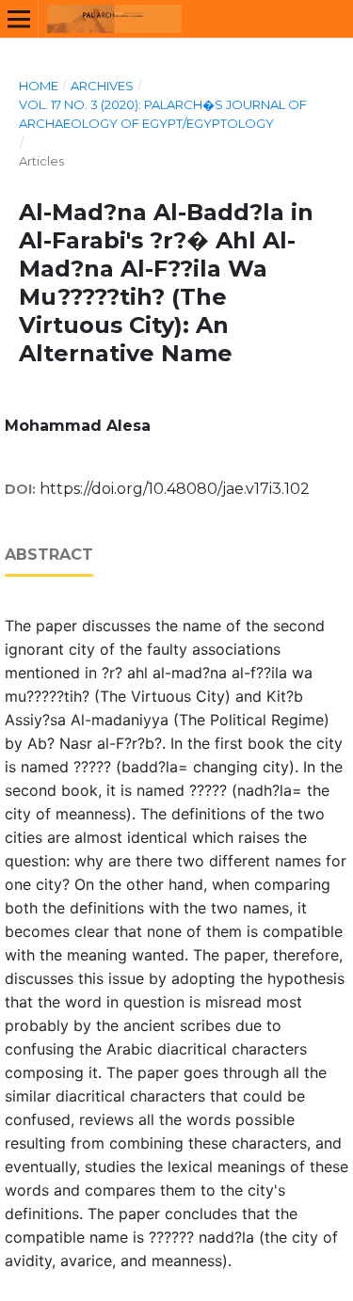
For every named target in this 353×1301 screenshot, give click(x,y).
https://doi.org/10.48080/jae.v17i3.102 (175, 489)
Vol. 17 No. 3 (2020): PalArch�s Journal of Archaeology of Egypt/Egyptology (163, 114)
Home (38, 85)
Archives (102, 85)
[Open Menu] (19, 19)
